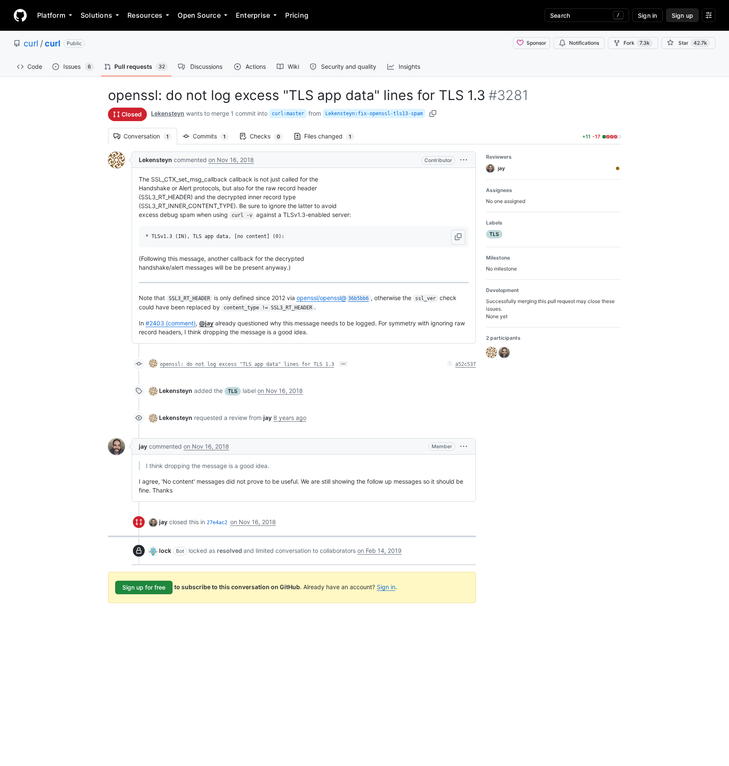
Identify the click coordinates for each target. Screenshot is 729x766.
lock (165, 550)
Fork (637, 43)
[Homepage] (20, 15)
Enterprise (253, 15)
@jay (206, 323)
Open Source (199, 15)
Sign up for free (143, 587)
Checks (269, 136)
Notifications (584, 43)
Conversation (150, 136)
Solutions (96, 15)
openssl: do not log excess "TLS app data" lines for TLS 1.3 (247, 364)
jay (143, 446)
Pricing (296, 15)
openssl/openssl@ (333, 297)
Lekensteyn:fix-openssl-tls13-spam (374, 113)
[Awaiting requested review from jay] (617, 168)
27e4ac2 (217, 522)
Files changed (332, 136)
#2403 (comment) (171, 323)
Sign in (386, 586)
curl (31, 43)
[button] (464, 160)
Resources (144, 15)
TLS (233, 391)
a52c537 (465, 364)
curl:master (288, 113)
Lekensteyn (167, 113)
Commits (213, 136)
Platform (51, 15)
